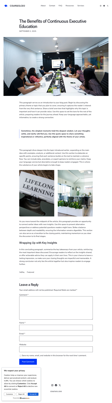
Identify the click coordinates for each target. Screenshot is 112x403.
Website (22, 344)
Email (22, 333)
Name (22, 323)
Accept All (33, 394)
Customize (9, 394)
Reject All (21, 394)
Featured (30, 272)
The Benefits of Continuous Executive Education (52, 24)
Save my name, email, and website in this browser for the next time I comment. (54, 355)
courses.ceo (17, 5)
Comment (23, 295)
